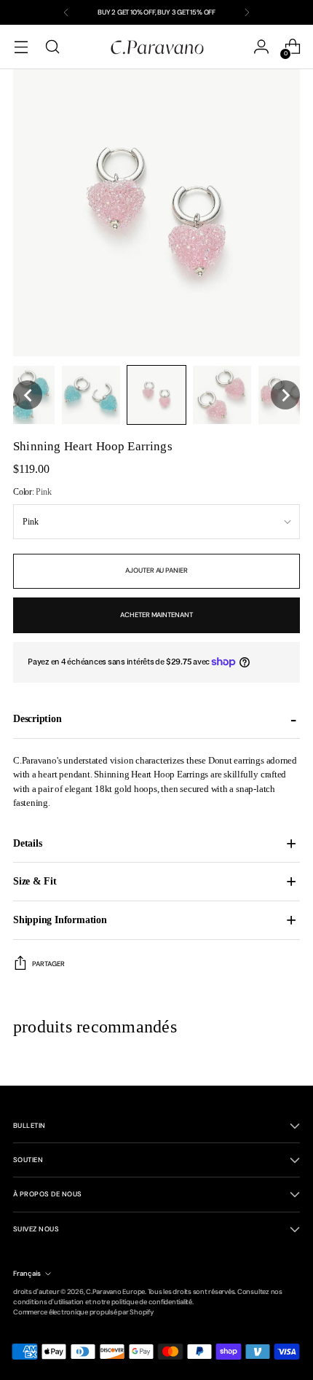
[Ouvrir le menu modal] (21, 47)
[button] (27, 394)
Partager (48, 964)
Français (27, 1273)
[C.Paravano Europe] (156, 46)
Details (27, 843)
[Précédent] (66, 12)
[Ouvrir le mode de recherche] (52, 47)
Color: (32, 492)
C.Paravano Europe (115, 1291)
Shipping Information (60, 919)
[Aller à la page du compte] (261, 47)
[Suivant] (247, 12)
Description (37, 718)
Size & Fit (35, 881)
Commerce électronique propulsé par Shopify (83, 1312)
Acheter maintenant (156, 615)
